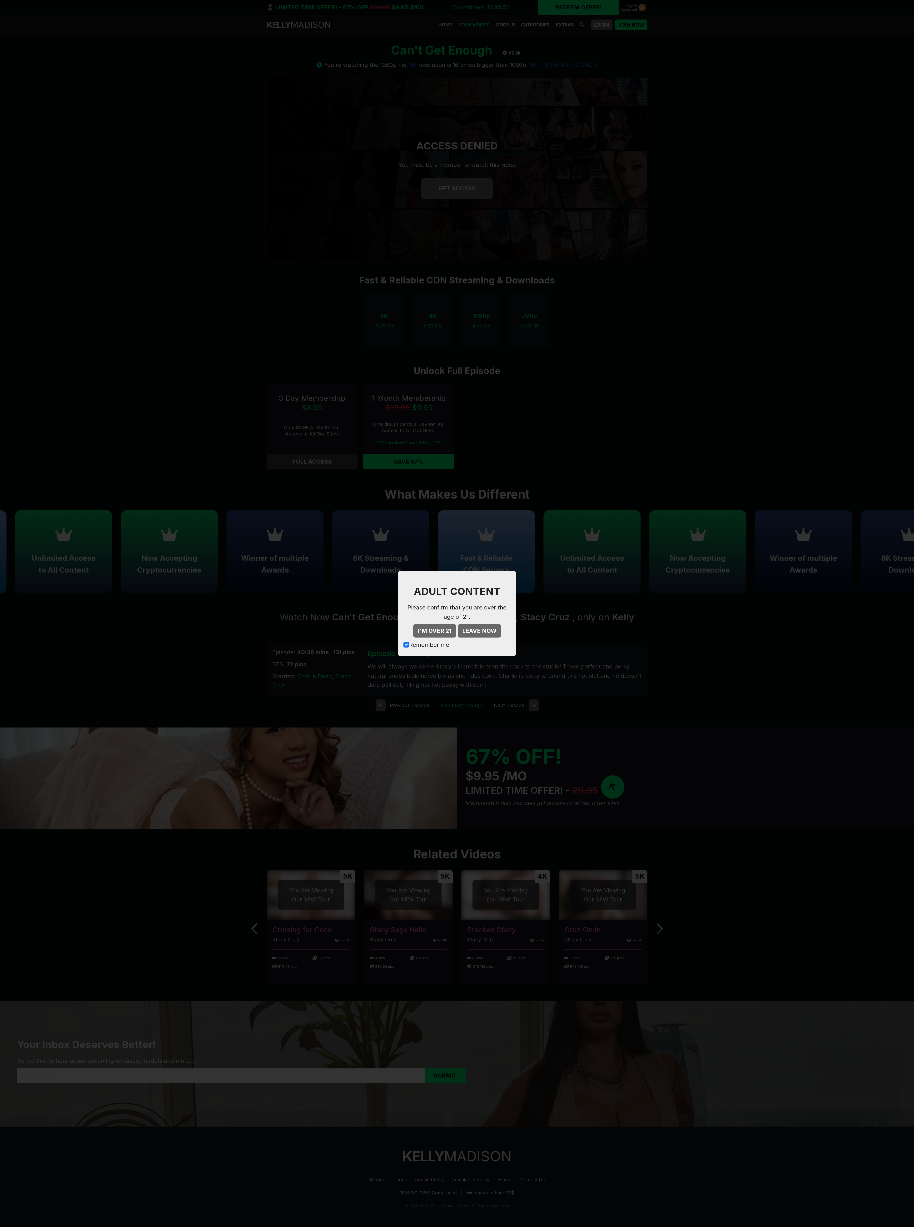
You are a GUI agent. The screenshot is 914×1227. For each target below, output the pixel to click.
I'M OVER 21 (435, 630)
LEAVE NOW (479, 630)
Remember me (429, 644)
